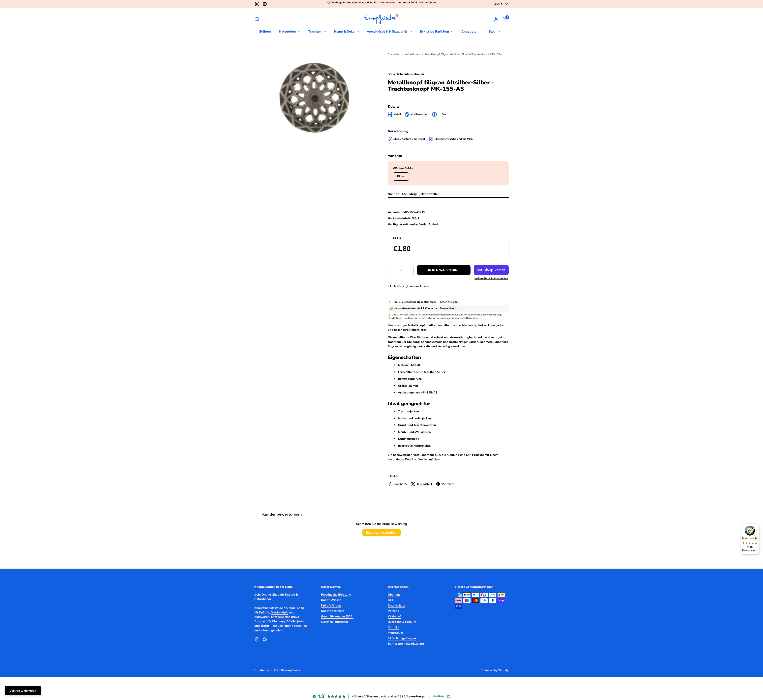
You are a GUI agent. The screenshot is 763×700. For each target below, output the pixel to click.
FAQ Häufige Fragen (402, 638)
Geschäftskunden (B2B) (337, 616)
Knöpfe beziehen (332, 611)
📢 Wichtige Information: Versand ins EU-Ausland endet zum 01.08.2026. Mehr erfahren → (381, 4)
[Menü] (756, 526)
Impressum (395, 633)
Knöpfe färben (331, 605)
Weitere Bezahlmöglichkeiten (491, 278)
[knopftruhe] (382, 19)
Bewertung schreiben (381, 532)
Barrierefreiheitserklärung (406, 644)
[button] (256, 19)
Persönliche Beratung (336, 595)
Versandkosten (419, 286)
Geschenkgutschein (334, 622)
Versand (393, 611)
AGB (391, 600)
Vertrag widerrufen (23, 691)
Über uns (394, 595)
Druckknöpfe (279, 612)
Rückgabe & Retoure (402, 622)
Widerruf (394, 616)
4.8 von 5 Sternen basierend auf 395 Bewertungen (389, 696)
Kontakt (393, 627)
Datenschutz (396, 605)
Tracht (264, 626)
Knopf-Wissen (331, 600)
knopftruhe (292, 670)
